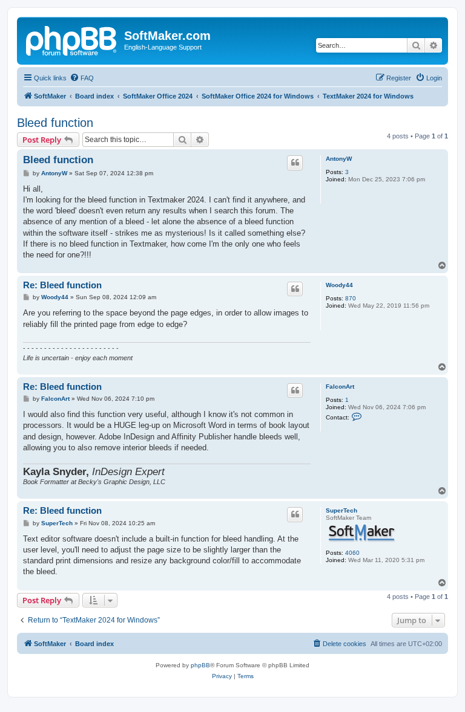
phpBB (200, 665)
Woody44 (339, 285)
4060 (352, 552)
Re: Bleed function (62, 285)
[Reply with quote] (295, 162)
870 (350, 298)
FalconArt (340, 386)
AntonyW (339, 158)
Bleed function (55, 122)
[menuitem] (82, 78)
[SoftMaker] (72, 39)
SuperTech (341, 510)
